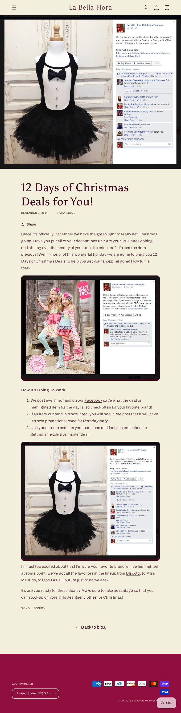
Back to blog (93, 627)
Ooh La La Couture (59, 580)
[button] (14, 7)
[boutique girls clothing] (90, 379)
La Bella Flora (136, 700)
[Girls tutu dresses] (90, 560)
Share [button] (31, 224)
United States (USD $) (33, 693)
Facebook (93, 400)
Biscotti (133, 573)
